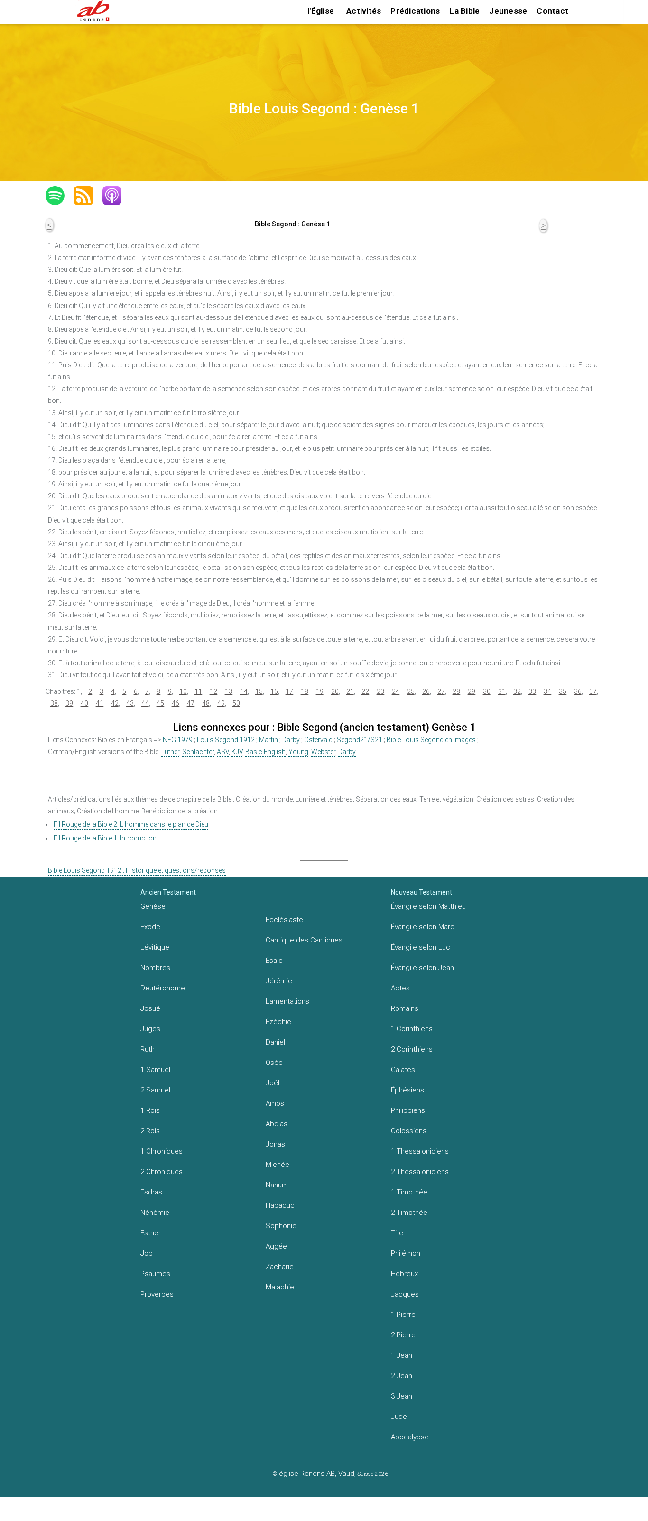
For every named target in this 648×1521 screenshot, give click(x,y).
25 (411, 691)
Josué (150, 1008)
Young (298, 752)
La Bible (464, 11)
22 (365, 691)
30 (487, 691)
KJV (236, 752)
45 (160, 703)
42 (115, 703)
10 (183, 691)
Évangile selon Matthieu (428, 906)
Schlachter (198, 752)
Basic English (265, 752)
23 (380, 691)
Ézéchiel (279, 1021)
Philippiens (408, 1110)
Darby (291, 740)
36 (578, 691)
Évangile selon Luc (420, 947)
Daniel (275, 1042)
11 (198, 691)
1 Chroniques (161, 1151)
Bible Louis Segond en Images (431, 740)
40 (84, 703)
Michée (277, 1164)
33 (532, 691)
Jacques (405, 1294)
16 (274, 691)
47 (190, 703)
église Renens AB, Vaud (316, 1473)
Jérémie (279, 981)
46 (175, 703)
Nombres (155, 967)
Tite (397, 1233)
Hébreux (404, 1273)
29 (471, 691)
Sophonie (281, 1226)
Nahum (277, 1185)
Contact (552, 11)
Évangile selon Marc (422, 927)
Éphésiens (407, 1090)
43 (130, 703)
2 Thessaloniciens (420, 1171)
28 (456, 691)
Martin (268, 740)
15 (259, 691)
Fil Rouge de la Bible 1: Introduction (105, 838)
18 (304, 691)
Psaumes (155, 1273)
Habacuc (280, 1205)
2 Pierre (403, 1335)
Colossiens (408, 1131)
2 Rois (150, 1131)
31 (502, 691)
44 (145, 703)
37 (593, 691)
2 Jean (401, 1376)
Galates (403, 1069)
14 (244, 691)
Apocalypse (410, 1437)
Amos (275, 1103)
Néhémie (154, 1212)
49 (221, 703)
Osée (274, 1062)
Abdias (276, 1124)
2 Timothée (409, 1212)
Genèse (153, 906)
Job (146, 1253)
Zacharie (280, 1266)
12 (213, 691)
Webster (323, 752)
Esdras (151, 1192)
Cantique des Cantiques (304, 940)
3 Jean (401, 1396)
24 (395, 691)
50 (236, 703)
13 (228, 691)
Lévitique (154, 947)
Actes (400, 988)
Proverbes (157, 1294)
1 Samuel (155, 1069)
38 (54, 703)
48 (206, 703)
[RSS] (88, 195)
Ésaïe (274, 960)
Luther (170, 752)
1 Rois (150, 1110)
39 (69, 703)
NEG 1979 (178, 740)
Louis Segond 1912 (226, 740)
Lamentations (287, 1001)
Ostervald (318, 740)
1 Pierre (403, 1314)
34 (547, 691)
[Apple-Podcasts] (116, 195)
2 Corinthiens (412, 1049)
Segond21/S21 (359, 740)
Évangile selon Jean (422, 967)
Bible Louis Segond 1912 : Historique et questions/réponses (137, 870)
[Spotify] (60, 195)
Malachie (280, 1287)
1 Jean (401, 1355)
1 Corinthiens (412, 1029)
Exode (150, 927)
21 (350, 691)
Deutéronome (162, 988)
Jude (399, 1416)
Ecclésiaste (284, 919)
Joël (272, 1083)
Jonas (275, 1144)
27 (441, 691)
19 (320, 691)
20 (335, 691)
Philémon (405, 1253)
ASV (223, 752)
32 (517, 691)
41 (99, 703)
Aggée (276, 1246)
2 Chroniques (161, 1171)
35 (562, 691)
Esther (150, 1233)
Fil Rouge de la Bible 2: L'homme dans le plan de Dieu (131, 824)
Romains (404, 1008)
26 (426, 691)
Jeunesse (508, 11)
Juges (150, 1029)
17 (289, 691)
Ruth (147, 1049)
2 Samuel (155, 1090)
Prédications (415, 11)
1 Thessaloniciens (420, 1151)
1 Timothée (409, 1192)
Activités (363, 11)
